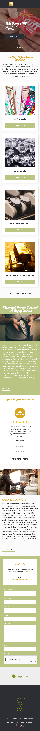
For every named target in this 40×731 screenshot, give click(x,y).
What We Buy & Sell (20, 699)
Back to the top (22, 676)
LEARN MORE (14, 36)
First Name (9, 590)
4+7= (6, 645)
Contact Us (20, 710)
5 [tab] (23, 451)
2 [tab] (20, 47)
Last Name (8, 598)
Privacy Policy (9, 722)
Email (7, 607)
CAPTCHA (7, 654)
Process (20, 701)
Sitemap (17, 722)
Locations (20, 706)
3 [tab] (22, 47)
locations (26, 572)
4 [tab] (21, 451)
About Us (20, 708)
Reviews (20, 705)
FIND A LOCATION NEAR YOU (20, 293)
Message (7, 624)
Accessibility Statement (27, 722)
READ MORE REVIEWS (20, 459)
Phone (7, 615)
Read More (20, 440)
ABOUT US (6, 389)
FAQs (20, 703)
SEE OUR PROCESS (8, 550)
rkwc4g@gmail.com (20, 579)
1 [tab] (17, 47)
